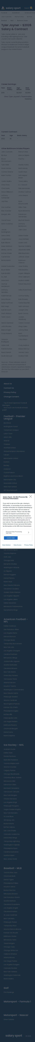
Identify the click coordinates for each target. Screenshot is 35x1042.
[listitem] (17, 532)
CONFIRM (11, 538)
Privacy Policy (28, 545)
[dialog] (17, 521)
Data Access (17, 545)
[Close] (31, 497)
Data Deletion (6, 545)
